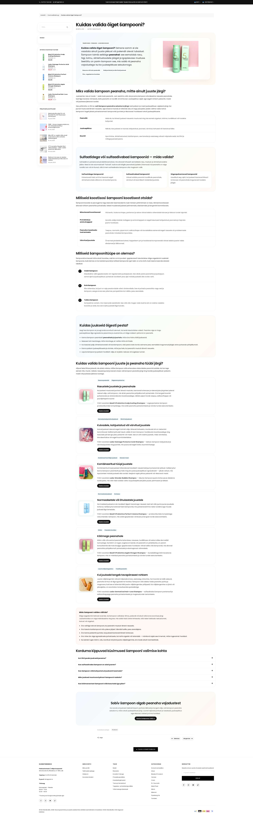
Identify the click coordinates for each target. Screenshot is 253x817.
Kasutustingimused (119, 780)
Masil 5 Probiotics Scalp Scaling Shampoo (56, 55)
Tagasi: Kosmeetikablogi (146, 749)
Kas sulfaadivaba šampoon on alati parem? (97, 665)
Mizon (153, 789)
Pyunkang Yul (155, 795)
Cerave (153, 777)
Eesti (197, 2)
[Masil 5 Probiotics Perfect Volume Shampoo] (43, 77)
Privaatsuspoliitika (119, 777)
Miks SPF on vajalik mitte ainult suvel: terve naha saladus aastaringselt (57, 137)
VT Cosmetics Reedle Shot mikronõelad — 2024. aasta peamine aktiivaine (57, 148)
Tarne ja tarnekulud (119, 783)
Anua (153, 771)
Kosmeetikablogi (53, 15)
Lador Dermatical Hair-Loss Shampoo (58, 95)
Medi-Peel (154, 786)
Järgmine (186, 738)
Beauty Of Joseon (157, 774)
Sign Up (198, 778)
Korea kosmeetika (157, 768)
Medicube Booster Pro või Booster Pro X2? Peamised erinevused (56, 115)
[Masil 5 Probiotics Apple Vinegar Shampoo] (43, 87)
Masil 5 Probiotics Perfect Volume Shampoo (57, 75)
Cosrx (153, 780)
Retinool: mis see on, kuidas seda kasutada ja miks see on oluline (58, 158)
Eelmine (176, 738)
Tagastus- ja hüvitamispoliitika (123, 786)
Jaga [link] (101, 737)
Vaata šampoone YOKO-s (145, 718)
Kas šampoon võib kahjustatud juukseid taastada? (100, 671)
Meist (114, 768)
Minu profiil (86, 768)
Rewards (116, 771)
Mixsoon (154, 792)
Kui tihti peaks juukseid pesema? (92, 658)
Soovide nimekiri (88, 777)
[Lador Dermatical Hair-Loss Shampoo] (43, 97)
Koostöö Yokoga (118, 774)
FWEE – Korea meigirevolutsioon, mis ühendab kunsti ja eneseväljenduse (58, 126)
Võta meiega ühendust (120, 789)
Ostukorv (85, 774)
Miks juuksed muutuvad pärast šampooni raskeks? (100, 677)
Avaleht (43, 15)
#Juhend (114, 730)
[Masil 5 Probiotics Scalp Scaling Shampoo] (43, 57)
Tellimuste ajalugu (88, 771)
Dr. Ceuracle (155, 783)
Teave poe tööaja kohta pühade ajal (52, 796)
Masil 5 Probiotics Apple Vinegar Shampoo (56, 85)
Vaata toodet (104, 411)
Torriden (154, 798)
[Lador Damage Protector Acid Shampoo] (43, 67)
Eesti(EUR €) (209, 2)
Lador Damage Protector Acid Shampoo (58, 65)
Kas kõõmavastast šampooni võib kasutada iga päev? (101, 684)
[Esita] (68, 27)
